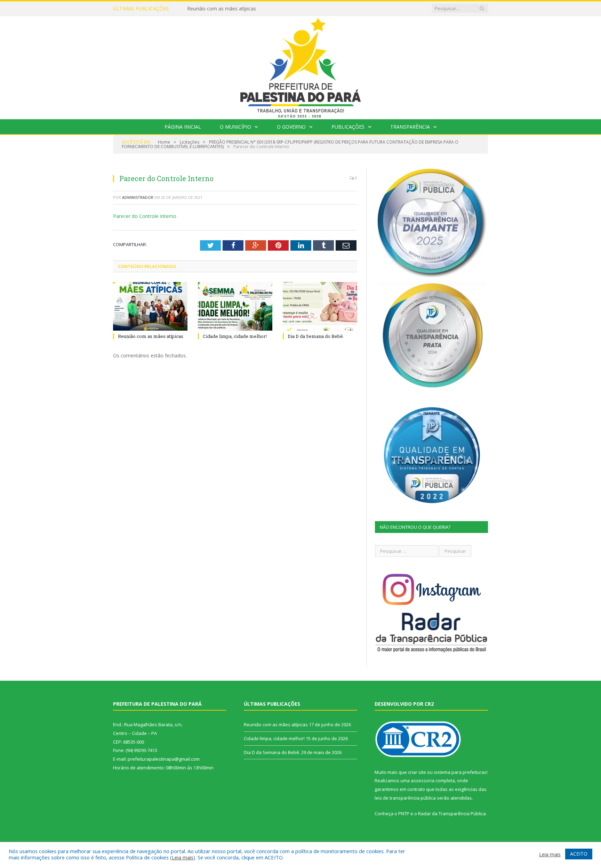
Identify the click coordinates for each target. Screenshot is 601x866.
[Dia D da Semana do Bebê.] (320, 306)
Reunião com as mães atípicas (150, 336)
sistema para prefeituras (460, 772)
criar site (417, 772)
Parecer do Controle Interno (144, 216)
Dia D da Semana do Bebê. (316, 336)
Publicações (347, 126)
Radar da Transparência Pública (452, 813)
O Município (235, 126)
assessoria (422, 780)
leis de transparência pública (405, 798)
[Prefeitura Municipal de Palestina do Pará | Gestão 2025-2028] (300, 66)
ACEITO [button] (578, 853)
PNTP (403, 813)
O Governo (291, 126)
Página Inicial (183, 126)
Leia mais (182, 857)
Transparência (410, 126)
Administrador (137, 197)
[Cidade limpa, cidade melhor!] (235, 306)
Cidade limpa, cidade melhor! (219, 9)
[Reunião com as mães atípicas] (150, 306)
